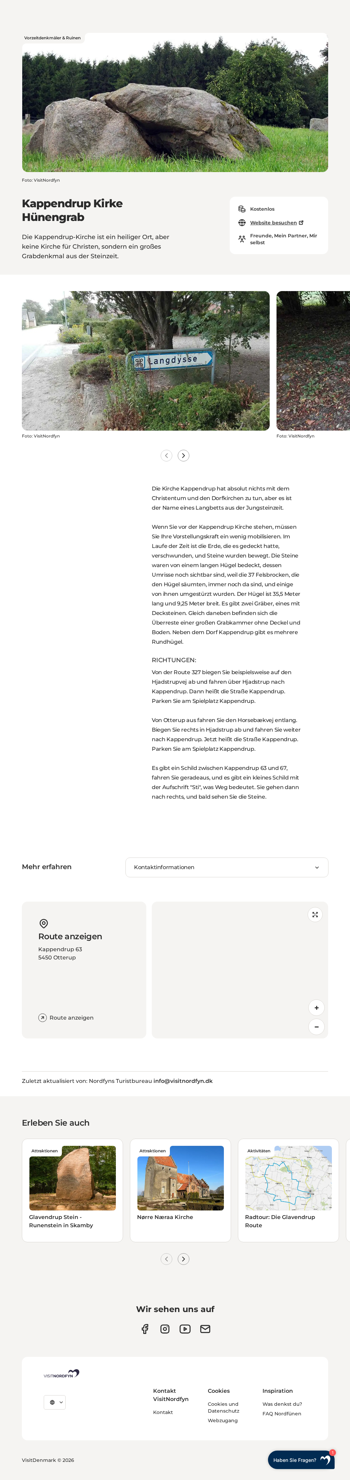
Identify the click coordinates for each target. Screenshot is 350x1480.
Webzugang (223, 1420)
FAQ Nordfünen (281, 1414)
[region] (240, 970)
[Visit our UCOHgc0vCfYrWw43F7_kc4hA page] (185, 1329)
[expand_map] (315, 914)
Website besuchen (273, 223)
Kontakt (163, 1412)
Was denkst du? (282, 1404)
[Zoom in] (316, 1007)
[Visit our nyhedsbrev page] (205, 1329)
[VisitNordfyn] (61, 1373)
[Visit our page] (145, 1329)
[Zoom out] (316, 1027)
